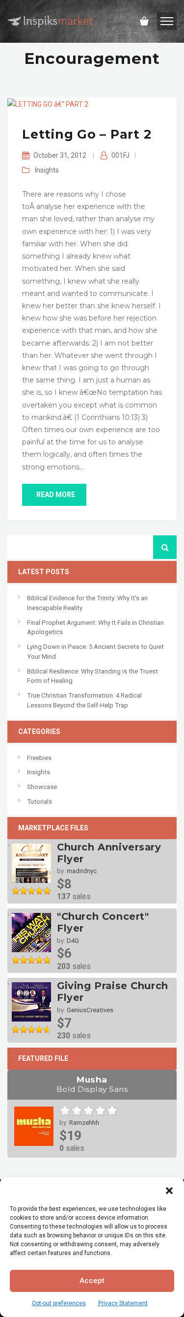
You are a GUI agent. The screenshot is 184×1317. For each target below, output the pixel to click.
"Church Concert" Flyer (103, 922)
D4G (73, 940)
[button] (169, 1190)
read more (56, 494)
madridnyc (82, 871)
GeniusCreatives (90, 1010)
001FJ (120, 155)
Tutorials (39, 801)
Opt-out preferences (59, 1303)
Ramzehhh (84, 1122)
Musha (92, 1084)
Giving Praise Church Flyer (112, 991)
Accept (92, 1280)
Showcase (42, 786)
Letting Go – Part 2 (86, 134)
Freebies (39, 757)
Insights (47, 170)
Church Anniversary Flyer (109, 853)
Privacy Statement (123, 1303)
